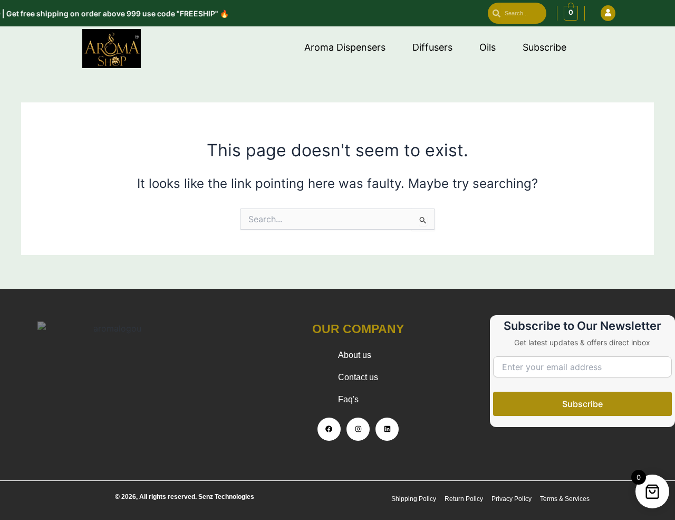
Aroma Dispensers (344, 47)
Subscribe (544, 47)
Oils (487, 47)
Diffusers (432, 47)
